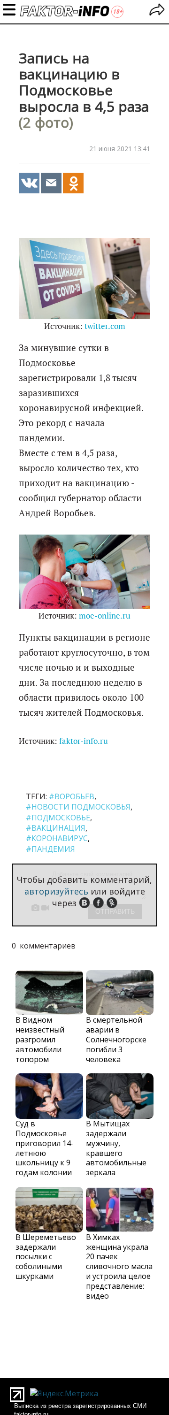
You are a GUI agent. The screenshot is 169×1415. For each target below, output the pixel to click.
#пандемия (50, 849)
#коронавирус (57, 838)
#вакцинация (55, 828)
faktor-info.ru (83, 741)
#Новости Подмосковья (78, 807)
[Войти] (157, 11)
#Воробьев (71, 796)
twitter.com (104, 326)
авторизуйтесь (56, 891)
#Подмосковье (58, 817)
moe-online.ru (105, 616)
